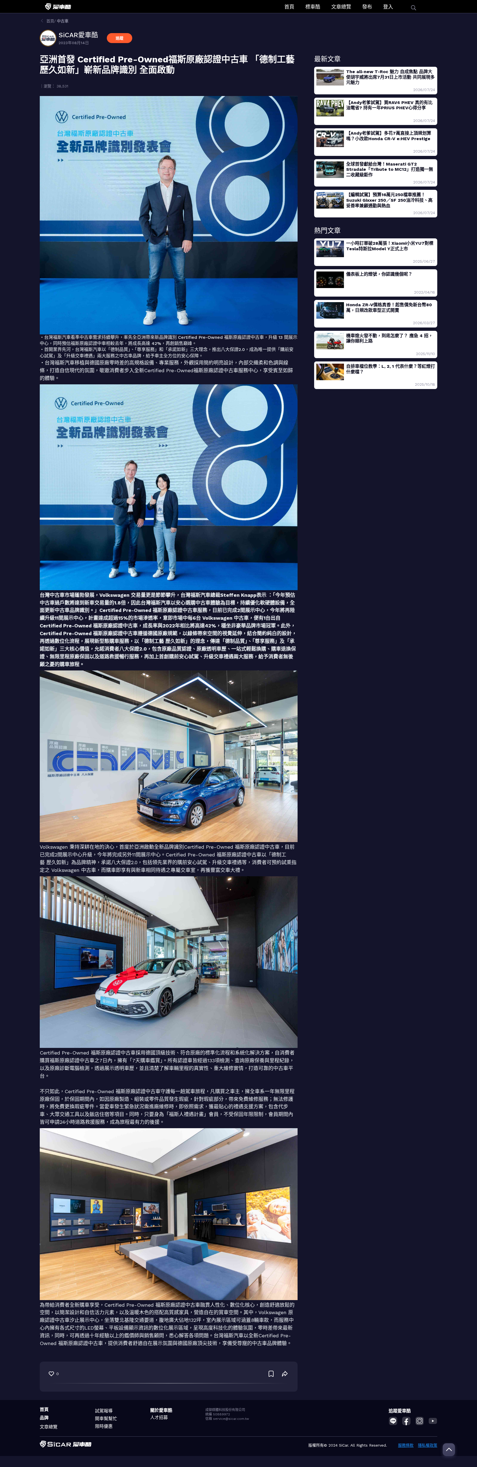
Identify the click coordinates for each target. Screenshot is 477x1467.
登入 (388, 7)
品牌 (44, 1417)
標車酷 (312, 7)
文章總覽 (341, 7)
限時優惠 (104, 1426)
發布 (367, 7)
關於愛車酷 (161, 1410)
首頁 (289, 7)
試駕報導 (104, 1410)
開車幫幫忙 (106, 1418)
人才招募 (159, 1417)
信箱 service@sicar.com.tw (227, 1419)
